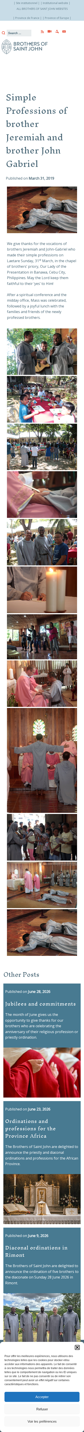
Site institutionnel (26, 3)
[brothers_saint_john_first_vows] (42, 932)
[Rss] (41, 31)
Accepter (42, 1397)
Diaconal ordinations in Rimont (36, 1251)
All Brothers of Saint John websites (42, 9)
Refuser (42, 1409)
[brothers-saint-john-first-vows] (42, 351)
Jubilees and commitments (40, 1003)
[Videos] (48, 31)
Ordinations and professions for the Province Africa (30, 1128)
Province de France (27, 18)
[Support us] (55, 31)
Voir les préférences (42, 1421)
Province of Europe (57, 18)
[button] (77, 1347)
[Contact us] (63, 31)
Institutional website (55, 3)
